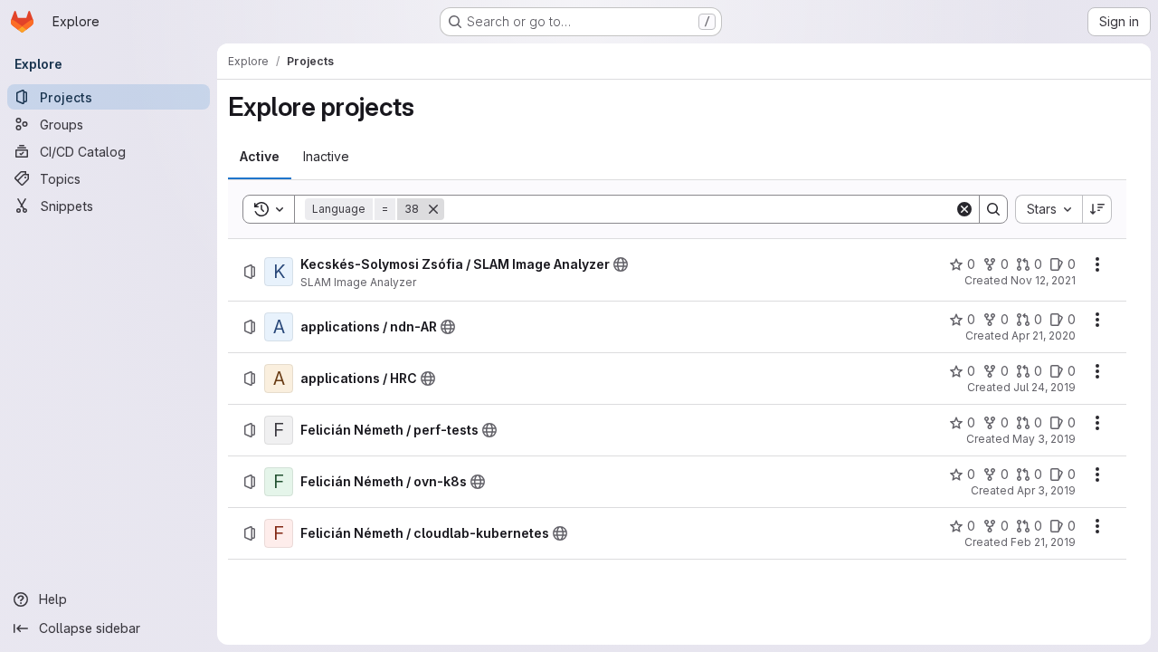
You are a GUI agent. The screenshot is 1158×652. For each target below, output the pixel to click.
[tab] (259, 156)
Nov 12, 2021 (1043, 280)
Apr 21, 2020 (1043, 335)
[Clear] (964, 209)
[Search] (993, 209)
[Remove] (433, 209)
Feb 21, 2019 (1043, 542)
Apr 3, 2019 (1046, 490)
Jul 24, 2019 (1044, 387)
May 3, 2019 (1044, 439)
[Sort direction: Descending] (1097, 209)
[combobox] (1048, 209)
